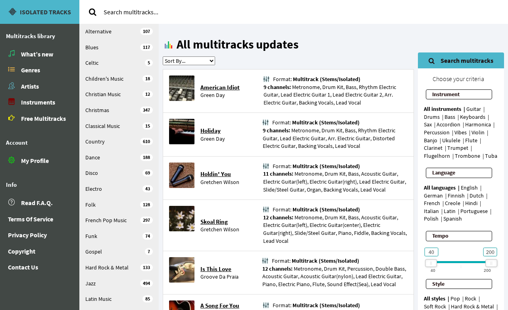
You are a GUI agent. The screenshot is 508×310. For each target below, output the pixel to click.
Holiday (210, 130)
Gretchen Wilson (219, 182)
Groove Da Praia (219, 276)
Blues (117, 47)
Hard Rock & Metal (117, 267)
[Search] (92, 12)
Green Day (212, 95)
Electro (117, 188)
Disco (117, 172)
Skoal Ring (214, 221)
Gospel (117, 251)
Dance (117, 157)
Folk (117, 204)
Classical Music (117, 126)
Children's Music (117, 78)
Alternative (117, 31)
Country (117, 141)
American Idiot (220, 87)
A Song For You (219, 305)
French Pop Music (117, 220)
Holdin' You (215, 174)
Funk (117, 236)
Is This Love (215, 269)
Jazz (117, 283)
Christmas (117, 110)
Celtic (117, 62)
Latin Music (117, 298)
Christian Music (117, 94)
